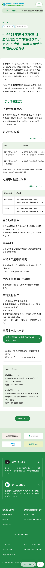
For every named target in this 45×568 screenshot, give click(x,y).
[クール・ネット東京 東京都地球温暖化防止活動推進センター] (13, 4)
